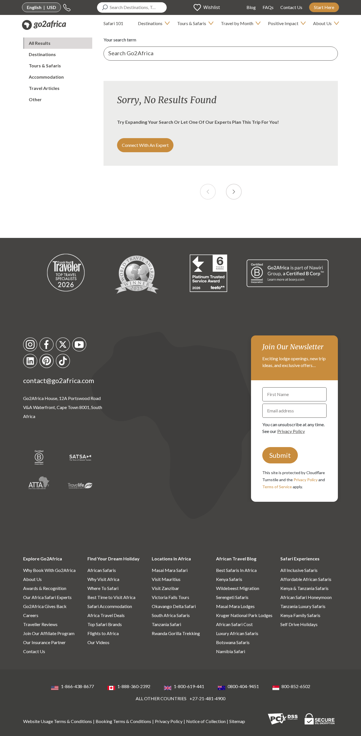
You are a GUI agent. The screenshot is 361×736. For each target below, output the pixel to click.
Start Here (324, 7)
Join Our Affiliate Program (48, 633)
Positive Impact (283, 23)
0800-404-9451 (243, 686)
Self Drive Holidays (299, 624)
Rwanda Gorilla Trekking (176, 633)
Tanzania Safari (166, 624)
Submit (280, 455)
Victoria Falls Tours (170, 597)
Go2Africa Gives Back (45, 606)
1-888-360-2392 (133, 686)
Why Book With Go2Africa (49, 570)
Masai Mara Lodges (235, 606)
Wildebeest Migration (237, 588)
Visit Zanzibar (165, 588)
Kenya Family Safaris (300, 615)
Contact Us (291, 7)
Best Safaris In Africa (236, 570)
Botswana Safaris (233, 642)
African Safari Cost (234, 624)
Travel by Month (237, 23)
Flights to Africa (103, 633)
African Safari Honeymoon (306, 597)
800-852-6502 (295, 686)
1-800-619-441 (189, 686)
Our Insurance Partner (44, 642)
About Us (322, 23)
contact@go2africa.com (58, 380)
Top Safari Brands (104, 624)
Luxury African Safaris (237, 633)
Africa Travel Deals (106, 615)
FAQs (268, 7)
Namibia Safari (230, 651)
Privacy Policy (291, 431)
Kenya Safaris (229, 579)
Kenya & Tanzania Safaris (304, 588)
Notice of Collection (206, 721)
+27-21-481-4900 (207, 698)
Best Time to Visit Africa (111, 597)
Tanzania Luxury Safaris (302, 606)
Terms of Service (277, 486)
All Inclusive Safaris (299, 570)
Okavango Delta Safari (174, 606)
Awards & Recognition (44, 588)
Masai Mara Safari (170, 570)
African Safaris (101, 570)
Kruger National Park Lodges (244, 615)
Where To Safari (102, 588)
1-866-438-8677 (77, 686)
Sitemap (237, 721)
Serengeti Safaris (232, 597)
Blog (251, 7)
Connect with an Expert (145, 145)
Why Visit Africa (103, 579)
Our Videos (98, 642)
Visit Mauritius (166, 579)
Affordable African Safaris (305, 579)
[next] (234, 192)
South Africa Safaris (171, 615)
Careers (30, 615)
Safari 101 (113, 23)
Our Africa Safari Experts (47, 597)
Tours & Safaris (191, 23)
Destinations (150, 23)
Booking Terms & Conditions (123, 721)
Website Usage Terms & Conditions (57, 721)
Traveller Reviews (40, 624)
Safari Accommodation (109, 606)
